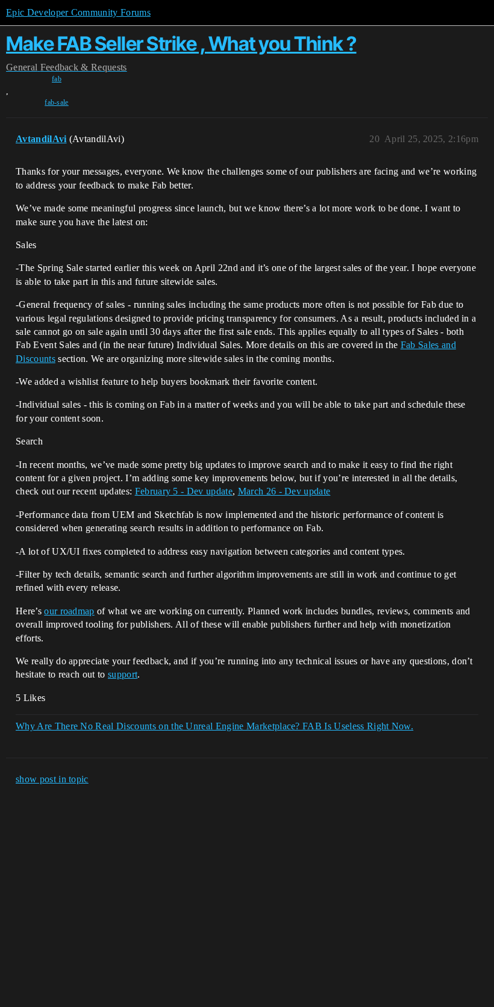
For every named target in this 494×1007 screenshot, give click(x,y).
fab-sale (57, 102)
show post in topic (52, 779)
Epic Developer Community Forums (78, 12)
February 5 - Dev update (184, 491)
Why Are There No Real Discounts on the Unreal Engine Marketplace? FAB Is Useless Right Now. (214, 726)
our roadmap (69, 611)
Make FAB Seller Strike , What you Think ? (181, 43)
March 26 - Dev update (284, 491)
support (122, 674)
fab (56, 79)
